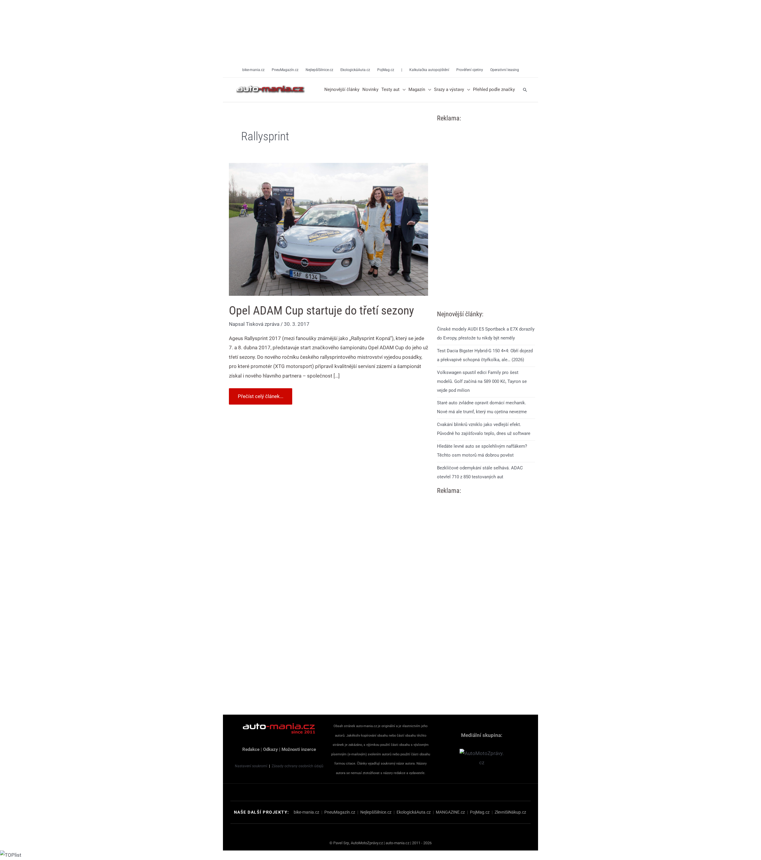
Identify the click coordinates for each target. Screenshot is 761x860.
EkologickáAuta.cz (414, 812)
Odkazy (270, 749)
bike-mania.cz (306, 812)
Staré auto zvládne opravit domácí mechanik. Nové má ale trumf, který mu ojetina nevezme (482, 407)
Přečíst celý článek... (260, 393)
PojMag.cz (480, 812)
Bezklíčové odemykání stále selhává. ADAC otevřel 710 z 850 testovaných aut (480, 472)
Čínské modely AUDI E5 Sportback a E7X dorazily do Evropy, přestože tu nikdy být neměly (485, 333)
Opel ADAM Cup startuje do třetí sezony (321, 310)
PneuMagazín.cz (339, 812)
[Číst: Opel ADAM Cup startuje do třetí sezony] (328, 229)
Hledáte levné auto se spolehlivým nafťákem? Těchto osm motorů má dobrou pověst (482, 451)
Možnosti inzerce (299, 749)
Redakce (251, 749)
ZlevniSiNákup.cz (510, 812)
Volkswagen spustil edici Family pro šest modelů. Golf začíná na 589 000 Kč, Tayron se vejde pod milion (482, 381)
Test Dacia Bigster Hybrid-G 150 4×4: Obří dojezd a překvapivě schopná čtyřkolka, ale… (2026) (485, 355)
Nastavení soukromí (251, 766)
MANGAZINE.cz (450, 812)
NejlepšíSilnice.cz (375, 812)
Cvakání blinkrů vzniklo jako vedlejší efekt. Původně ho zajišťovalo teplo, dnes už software (483, 429)
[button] (402, 90)
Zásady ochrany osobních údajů (297, 766)
